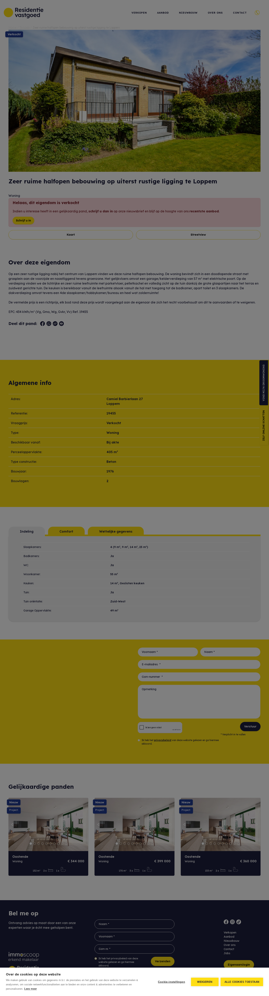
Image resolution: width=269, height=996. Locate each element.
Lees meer (30, 988)
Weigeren (204, 981)
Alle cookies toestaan (241, 981)
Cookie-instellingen (171, 981)
